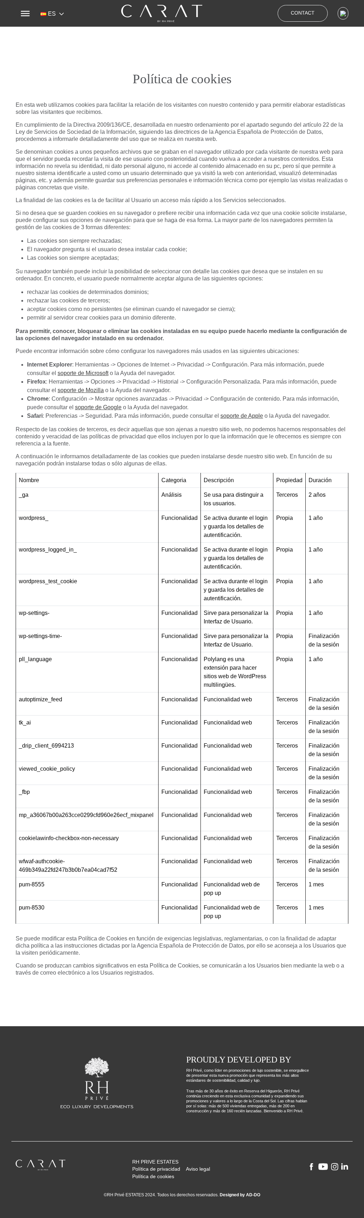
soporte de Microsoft (83, 373)
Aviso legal (198, 1169)
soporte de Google (98, 407)
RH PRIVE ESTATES (155, 1162)
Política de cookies (153, 1176)
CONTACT (303, 13)
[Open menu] (25, 13)
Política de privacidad (156, 1169)
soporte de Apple (241, 416)
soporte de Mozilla (81, 390)
